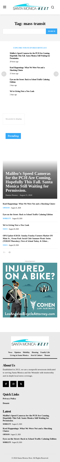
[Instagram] (13, 384)
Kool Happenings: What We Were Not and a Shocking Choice (29, 204)
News (5, 229)
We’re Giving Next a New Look (22, 91)
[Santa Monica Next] (30, 7)
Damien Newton (12, 195)
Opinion (6, 208)
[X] (21, 384)
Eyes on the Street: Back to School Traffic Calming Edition (28, 214)
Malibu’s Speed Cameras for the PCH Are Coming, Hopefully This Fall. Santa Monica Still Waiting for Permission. (30, 55)
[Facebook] (6, 384)
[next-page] (56, 73)
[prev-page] (3, 73)
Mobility (7, 218)
